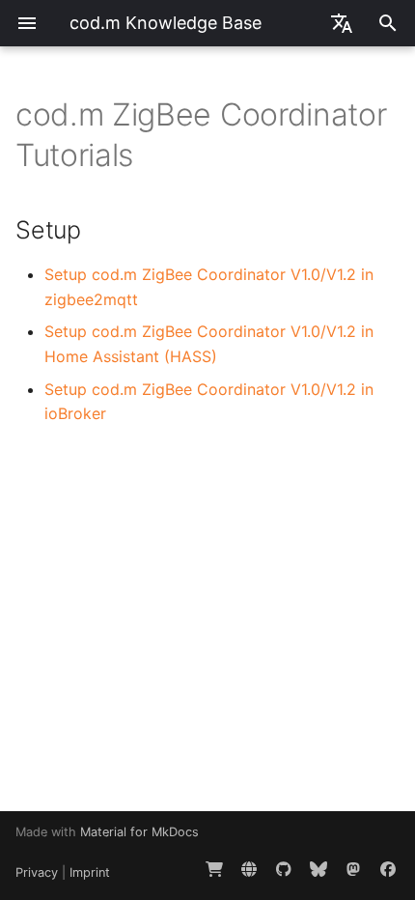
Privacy (36, 872)
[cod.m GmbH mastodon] (353, 869)
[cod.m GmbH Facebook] (388, 869)
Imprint (89, 872)
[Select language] (341, 23)
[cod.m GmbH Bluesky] (318, 869)
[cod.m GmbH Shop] (214, 869)
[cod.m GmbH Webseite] (249, 869)
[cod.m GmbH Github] (283, 869)
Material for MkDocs (139, 832)
